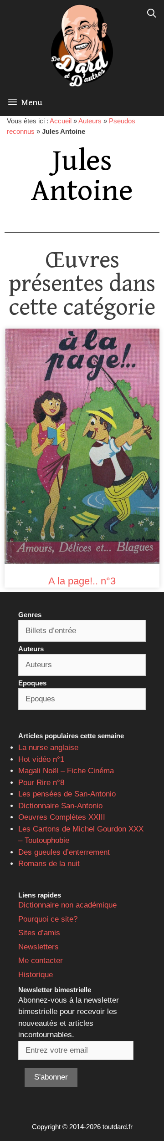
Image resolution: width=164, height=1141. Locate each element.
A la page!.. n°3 (82, 581)
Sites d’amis (39, 932)
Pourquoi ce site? (47, 919)
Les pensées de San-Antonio (67, 794)
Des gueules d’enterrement (64, 852)
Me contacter (40, 960)
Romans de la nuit (49, 863)
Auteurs (90, 121)
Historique (35, 974)
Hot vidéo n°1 (41, 759)
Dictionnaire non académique (67, 905)
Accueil (61, 121)
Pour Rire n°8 (41, 782)
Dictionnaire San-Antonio (60, 805)
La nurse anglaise (48, 747)
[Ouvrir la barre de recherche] (151, 13)
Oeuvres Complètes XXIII (61, 817)
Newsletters (38, 947)
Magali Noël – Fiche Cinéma (66, 770)
